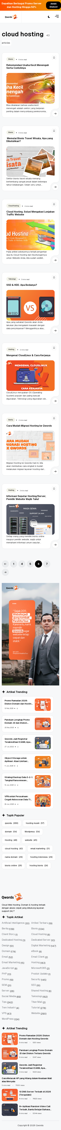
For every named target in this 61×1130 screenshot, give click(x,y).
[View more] (55, 113)
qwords (11, 823)
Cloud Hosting (13, 206)
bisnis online (13, 865)
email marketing (40, 848)
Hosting (11, 349)
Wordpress (32, 831)
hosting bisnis (39, 865)
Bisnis (10, 59)
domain (11, 831)
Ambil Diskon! (54, 5)
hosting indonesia (41, 857)
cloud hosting (14, 848)
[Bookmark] (54, 58)
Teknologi (12, 279)
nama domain (14, 857)
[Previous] (5, 564)
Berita (10, 420)
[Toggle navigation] (57, 16)
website (31, 840)
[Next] (5, 572)
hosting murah (35, 823)
